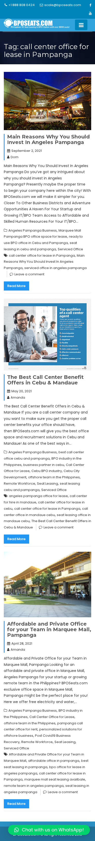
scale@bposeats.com (62, 5)
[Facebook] (90, 5)
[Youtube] (90, 13)
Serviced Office (70, 249)
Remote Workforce (19, 483)
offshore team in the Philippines (54, 477)
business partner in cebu (43, 464)
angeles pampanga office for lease (38, 496)
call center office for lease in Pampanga (42, 255)
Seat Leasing (47, 483)
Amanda (18, 397)
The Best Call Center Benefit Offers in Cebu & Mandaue (45, 380)
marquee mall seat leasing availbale (54, 779)
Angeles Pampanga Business (32, 230)
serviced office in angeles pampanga (55, 267)
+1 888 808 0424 (21, 5)
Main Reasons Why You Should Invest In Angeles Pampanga (48, 139)
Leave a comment (29, 274)
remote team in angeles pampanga (34, 785)
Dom (14, 157)
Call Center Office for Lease (51, 716)
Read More (16, 285)
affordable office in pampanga (53, 760)
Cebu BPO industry (46, 470)
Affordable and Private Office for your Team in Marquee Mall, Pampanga (49, 629)
